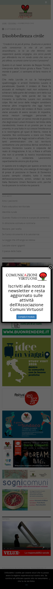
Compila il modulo (26, 316)
